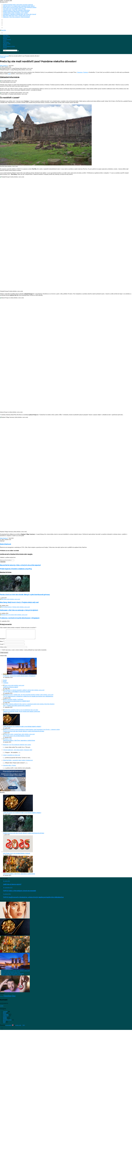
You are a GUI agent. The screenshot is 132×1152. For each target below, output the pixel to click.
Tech (4, 41)
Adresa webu (3, 647)
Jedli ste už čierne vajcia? (10, 687)
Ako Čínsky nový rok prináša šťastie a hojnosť (14, 8)
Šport (5, 45)
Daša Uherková (4, 65)
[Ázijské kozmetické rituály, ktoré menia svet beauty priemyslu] (20, 709)
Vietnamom (79, 72)
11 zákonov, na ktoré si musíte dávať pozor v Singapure (19, 618)
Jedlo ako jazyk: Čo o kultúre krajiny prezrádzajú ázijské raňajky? (19, 6)
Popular (5, 680)
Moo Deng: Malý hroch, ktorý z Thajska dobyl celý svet (16, 15)
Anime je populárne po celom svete (11, 755)
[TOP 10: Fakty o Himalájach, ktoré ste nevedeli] (23, 690)
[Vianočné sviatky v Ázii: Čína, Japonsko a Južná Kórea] (7, 738)
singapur (1, 996)
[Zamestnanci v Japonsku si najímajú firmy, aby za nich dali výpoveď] (12, 973)
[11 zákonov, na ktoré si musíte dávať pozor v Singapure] (13, 614)
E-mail (2, 644)
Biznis (5, 38)
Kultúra (6, 42)
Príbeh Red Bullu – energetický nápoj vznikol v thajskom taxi (18, 760)
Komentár (3, 638)
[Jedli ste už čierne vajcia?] (13, 685)
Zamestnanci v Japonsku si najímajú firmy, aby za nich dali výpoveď (19, 14)
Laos (9, 73)
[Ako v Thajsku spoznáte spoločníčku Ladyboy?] (28, 704)
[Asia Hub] (3, 30)
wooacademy (8, 1025)
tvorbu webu (18, 1025)
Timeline (7, 995)
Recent (4, 681)
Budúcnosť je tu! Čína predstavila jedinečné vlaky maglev (17, 744)
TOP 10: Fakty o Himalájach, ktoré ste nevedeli (16, 692)
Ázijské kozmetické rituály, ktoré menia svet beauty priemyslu (18, 4)
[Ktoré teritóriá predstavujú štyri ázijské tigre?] (13, 699)
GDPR (1, 1005)
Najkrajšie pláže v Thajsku (9, 765)
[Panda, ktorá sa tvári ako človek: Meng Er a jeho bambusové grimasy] (15, 591)
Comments (5, 682)
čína (13, 995)
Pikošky (5, 35)
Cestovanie (7, 39)
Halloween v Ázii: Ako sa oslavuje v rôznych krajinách (16, 17)
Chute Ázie (6, 43)
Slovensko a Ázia (9, 46)
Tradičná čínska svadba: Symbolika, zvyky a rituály (15, 12)
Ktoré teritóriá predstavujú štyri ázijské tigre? (16, 701)
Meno (2, 641)
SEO (23, 1025)
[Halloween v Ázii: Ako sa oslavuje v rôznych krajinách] (15, 607)
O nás (5, 47)
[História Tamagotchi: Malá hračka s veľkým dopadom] (15, 991)
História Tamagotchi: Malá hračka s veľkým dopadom (16, 11)
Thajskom (85, 72)
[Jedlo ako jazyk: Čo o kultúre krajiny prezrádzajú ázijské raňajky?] (11, 724)
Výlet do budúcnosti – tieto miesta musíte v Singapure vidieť (17, 749)
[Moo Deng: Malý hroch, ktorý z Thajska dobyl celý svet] (10, 599)
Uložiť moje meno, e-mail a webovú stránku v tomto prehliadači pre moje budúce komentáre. (24, 650)
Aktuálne (6, 36)
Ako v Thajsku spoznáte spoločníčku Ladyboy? (17, 705)
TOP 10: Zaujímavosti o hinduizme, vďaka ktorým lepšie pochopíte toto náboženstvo (28, 696)
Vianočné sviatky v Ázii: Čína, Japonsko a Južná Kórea (16, 10)
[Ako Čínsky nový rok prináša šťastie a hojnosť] (19, 734)
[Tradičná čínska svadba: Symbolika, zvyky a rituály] (11, 974)
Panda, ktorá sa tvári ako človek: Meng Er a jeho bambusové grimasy (19, 7)
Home (1, 56)
